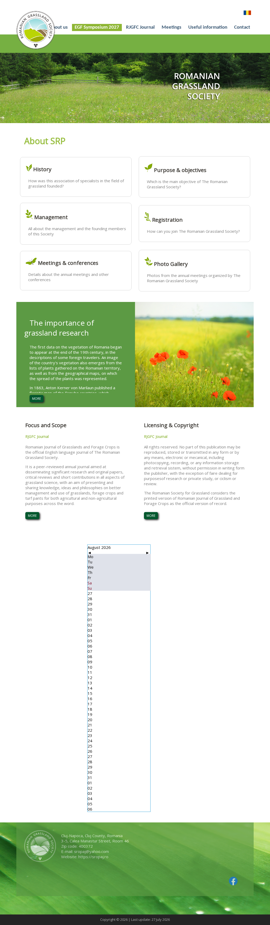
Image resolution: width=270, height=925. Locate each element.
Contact (242, 27)
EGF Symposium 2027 (97, 27)
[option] (135, 88)
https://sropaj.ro (93, 856)
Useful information (207, 27)
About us (58, 27)
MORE (36, 398)
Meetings (171, 27)
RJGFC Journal (140, 27)
